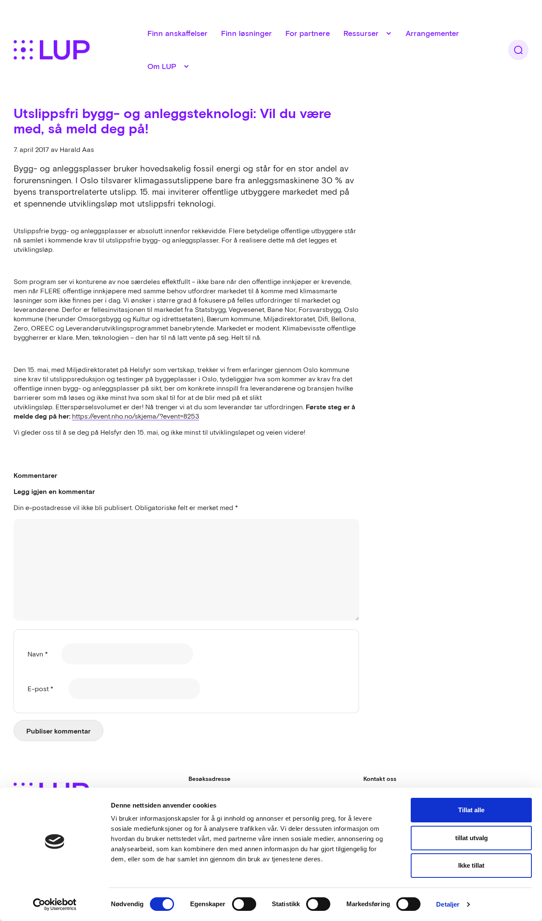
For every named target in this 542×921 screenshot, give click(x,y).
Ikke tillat (471, 865)
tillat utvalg (471, 837)
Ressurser (361, 33)
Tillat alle (471, 809)
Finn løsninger (246, 33)
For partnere (307, 33)
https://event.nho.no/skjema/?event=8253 (135, 416)
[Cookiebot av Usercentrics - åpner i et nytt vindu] (55, 904)
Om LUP (161, 66)
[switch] (244, 904)
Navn (38, 654)
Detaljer (447, 904)
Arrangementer (432, 33)
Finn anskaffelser (177, 33)
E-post (40, 688)
